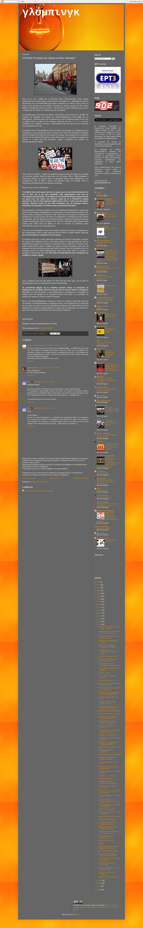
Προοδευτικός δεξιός (103, 473)
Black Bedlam (101, 533)
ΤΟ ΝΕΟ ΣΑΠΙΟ (102, 490)
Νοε (100, 604)
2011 (98, 890)
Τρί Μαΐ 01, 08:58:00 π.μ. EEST (49, 367)
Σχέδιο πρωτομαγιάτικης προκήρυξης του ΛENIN (106, 646)
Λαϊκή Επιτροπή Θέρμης (105, 510)
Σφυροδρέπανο (102, 213)
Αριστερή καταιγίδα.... (104, 400)
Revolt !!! (100, 349)
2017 (99, 585)
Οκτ (100, 607)
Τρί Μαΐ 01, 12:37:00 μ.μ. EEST (43, 408)
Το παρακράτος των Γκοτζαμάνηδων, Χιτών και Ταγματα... (107, 651)
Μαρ (100, 880)
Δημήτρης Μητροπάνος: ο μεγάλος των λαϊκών (106, 758)
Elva (28, 382)
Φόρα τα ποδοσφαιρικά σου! (107, 656)
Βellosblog (100, 249)
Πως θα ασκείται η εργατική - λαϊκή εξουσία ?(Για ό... (107, 660)
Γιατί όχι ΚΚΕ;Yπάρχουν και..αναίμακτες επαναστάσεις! (109, 664)
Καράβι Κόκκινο (102, 387)
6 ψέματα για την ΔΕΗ (103, 528)
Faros (99, 192)
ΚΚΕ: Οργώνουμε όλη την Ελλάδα (109, 754)
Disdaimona (101, 471)
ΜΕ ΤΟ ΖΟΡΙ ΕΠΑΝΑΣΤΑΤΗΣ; (108, 851)
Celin (98, 488)
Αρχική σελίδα (54, 478)
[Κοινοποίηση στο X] (55, 334)
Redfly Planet (101, 405)
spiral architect (32, 367)
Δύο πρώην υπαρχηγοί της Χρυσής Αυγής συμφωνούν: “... (109, 707)
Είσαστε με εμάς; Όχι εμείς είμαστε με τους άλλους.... (109, 688)
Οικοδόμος (100, 363)
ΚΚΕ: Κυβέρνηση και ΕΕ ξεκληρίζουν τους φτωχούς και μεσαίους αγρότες (106, 481)
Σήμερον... (100, 308)
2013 (99, 596)
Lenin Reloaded (102, 495)
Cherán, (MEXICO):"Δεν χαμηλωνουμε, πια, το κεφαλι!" (109, 800)
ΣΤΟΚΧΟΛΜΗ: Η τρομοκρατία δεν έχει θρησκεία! (111, 423)
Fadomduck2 (101, 275)
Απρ (100, 624)
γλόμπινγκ (51, 12)
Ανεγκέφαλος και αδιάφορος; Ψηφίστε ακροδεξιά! (107, 743)
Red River (100, 377)
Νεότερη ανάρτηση (29, 478)
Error (98, 340)
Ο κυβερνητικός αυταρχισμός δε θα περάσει (110, 330)
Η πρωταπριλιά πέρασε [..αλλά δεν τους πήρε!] (108, 868)
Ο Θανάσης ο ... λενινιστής (107, 776)
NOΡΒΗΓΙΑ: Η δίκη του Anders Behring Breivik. (108, 767)
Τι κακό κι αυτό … (102, 194)
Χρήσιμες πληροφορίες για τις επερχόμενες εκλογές (108, 827)
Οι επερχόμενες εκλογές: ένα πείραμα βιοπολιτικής (107, 823)
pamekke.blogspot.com (105, 297)
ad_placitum (101, 478)
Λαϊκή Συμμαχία (102, 502)
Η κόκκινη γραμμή (104, 673)
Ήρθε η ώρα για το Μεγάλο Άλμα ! (109, 747)
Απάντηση (30, 361)
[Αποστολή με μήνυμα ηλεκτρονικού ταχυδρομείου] (51, 334)
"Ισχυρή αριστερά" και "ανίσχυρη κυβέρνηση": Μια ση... (108, 731)
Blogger (77, 914)
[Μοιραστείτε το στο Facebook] (57, 334)
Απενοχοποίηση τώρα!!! (106, 680)
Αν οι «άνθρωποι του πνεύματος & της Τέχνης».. (109, 859)
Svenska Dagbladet (46, 328)
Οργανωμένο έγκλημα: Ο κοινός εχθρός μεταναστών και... (108, 847)
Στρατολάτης (101, 313)
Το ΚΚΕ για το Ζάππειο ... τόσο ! (108, 714)
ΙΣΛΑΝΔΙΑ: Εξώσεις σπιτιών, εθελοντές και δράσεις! (107, 717)
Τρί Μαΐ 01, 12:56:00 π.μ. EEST (56, 345)
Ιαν (100, 886)
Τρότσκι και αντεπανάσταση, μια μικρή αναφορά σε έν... (108, 832)
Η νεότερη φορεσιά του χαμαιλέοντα (105, 750)
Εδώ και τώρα (102, 327)
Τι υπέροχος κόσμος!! (105, 778)
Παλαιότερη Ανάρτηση (80, 478)
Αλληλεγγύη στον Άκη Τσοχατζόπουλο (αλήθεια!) (107, 782)
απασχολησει (76, 121)
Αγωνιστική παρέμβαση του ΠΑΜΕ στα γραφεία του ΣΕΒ (112, 409)
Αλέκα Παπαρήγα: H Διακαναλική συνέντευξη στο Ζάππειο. (109, 632)
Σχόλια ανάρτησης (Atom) (39, 482)
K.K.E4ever (100, 442)
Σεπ (100, 610)
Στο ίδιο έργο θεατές (111, 285)
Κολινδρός (100, 284)
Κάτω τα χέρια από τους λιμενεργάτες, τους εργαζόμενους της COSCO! (107, 380)
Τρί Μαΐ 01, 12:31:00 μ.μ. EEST (43, 382)
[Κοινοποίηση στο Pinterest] (59, 334)
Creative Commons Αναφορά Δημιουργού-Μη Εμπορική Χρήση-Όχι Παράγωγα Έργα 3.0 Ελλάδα (95, 907)
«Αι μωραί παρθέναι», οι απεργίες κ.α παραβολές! (109, 805)
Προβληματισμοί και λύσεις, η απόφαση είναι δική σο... (107, 722)
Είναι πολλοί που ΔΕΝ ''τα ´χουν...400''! (106, 864)
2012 (99, 599)
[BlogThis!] (53, 334)
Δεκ (100, 601)
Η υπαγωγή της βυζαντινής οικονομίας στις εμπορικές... (108, 854)
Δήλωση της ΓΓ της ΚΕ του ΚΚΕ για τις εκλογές (108, 791)
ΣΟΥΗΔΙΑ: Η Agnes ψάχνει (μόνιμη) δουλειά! (107, 702)
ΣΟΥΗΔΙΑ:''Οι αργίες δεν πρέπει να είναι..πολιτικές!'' (108, 627)
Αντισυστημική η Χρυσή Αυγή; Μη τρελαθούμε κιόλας (109, 684)
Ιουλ (100, 616)
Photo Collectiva (103, 226)
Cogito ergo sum (103, 306)
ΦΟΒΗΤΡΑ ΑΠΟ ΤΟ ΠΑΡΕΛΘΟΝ (109, 711)
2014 (99, 593)
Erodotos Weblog (103, 433)
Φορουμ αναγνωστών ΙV (104, 497)
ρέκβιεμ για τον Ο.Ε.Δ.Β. (106, 840)
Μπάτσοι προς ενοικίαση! (106, 809)
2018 (99, 582)
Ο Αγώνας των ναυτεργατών (107, 819)
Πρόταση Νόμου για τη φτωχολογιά (105, 837)
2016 (99, 587)
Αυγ (100, 613)
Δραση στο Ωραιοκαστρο (36, 345)
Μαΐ (100, 621)
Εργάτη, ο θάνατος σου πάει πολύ (109, 816)
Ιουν (100, 619)
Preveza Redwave (103, 526)
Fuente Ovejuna (102, 538)
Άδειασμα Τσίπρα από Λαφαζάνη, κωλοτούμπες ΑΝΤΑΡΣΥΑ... (109, 693)
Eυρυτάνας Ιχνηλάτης (104, 199)
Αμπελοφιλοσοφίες (104, 240)
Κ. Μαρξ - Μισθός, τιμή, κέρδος (108, 877)
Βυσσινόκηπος (102, 396)
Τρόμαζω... (101, 843)
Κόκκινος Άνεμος (103, 266)
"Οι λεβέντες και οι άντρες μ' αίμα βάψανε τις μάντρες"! (112, 202)
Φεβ (100, 883)
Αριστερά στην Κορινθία (105, 455)
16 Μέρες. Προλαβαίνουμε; (107, 735)
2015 (99, 590)
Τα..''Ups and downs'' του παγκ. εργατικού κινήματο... (108, 637)
